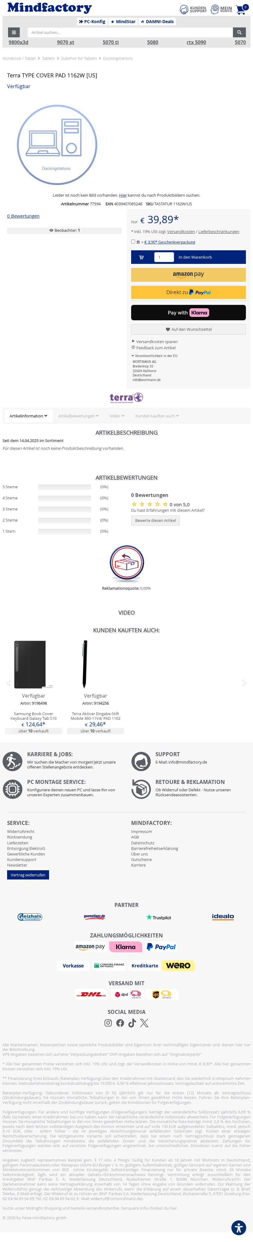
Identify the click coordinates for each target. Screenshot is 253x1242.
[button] (14, 32)
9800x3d (18, 42)
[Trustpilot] (158, 916)
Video (115, 416)
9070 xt (65, 42)
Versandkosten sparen (156, 341)
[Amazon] (91, 946)
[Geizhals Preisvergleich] (30, 916)
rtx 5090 (196, 42)
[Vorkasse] (74, 965)
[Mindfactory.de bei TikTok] (132, 1023)
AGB (135, 837)
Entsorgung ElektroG (26, 848)
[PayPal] (162, 946)
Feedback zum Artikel (155, 347)
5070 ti (111, 42)
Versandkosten (181, 231)
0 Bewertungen (23, 216)
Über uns (139, 854)
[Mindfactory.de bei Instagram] (108, 1023)
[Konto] (221, 9)
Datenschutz (142, 843)
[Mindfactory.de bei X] (144, 1023)
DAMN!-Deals (159, 21)
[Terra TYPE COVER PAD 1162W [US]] (150, 504)
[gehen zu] (2, 460)
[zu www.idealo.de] (222, 917)
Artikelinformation (26, 416)
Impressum (141, 831)
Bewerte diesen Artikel (155, 520)
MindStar (125, 21)
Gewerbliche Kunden (26, 854)
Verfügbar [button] (19, 86)
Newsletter (17, 865)
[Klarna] (126, 946)
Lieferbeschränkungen (218, 231)
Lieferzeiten (17, 843)
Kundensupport (21, 859)
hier (173, 1208)
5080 (152, 42)
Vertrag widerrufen (28, 875)
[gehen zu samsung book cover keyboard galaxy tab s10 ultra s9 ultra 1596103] (33, 687)
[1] (188, 275)
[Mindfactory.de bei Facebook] (120, 1023)
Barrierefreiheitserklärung (154, 848)
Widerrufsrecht (21, 831)
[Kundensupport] (193, 8)
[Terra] (126, 398)
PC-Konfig (94, 21)
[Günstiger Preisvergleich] (94, 916)
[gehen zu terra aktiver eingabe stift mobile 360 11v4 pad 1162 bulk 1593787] (95, 687)
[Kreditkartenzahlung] (144, 965)
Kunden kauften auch (155, 416)
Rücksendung (19, 837)
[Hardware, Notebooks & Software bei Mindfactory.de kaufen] (72, 8)
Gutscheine (141, 859)
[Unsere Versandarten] (126, 994)
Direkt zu (177, 292)
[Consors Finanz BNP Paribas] (109, 965)
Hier (123, 195)
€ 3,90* (169, 242)
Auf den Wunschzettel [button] (191, 329)
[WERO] (179, 965)
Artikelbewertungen (76, 416)
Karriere (138, 865)
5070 (240, 42)
